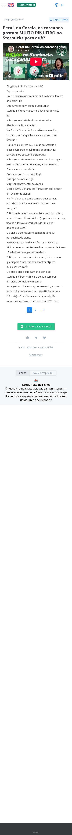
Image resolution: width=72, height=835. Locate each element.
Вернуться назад (14, 20)
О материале (36, 355)
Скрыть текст (60, 19)
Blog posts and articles (40, 347)
